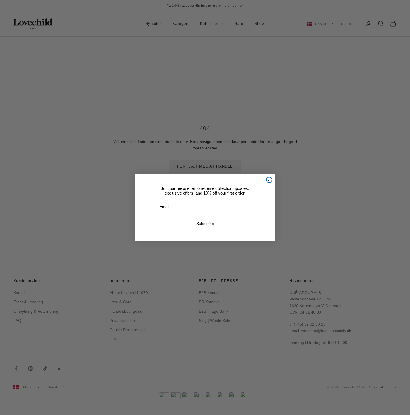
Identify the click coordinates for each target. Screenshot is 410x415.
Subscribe (205, 223)
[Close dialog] (269, 180)
